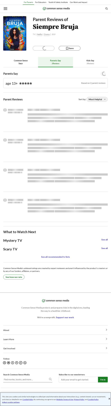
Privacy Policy (79, 399)
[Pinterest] (17, 362)
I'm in (102, 379)
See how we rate (14, 277)
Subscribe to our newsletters (72, 374)
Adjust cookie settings (11, 402)
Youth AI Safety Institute (58, 2)
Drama (47, 34)
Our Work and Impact (78, 2)
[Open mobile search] (106, 8)
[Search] (50, 379)
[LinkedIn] (25, 362)
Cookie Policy (27, 399)
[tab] (20, 62)
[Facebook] (13, 362)
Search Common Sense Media (16, 374)
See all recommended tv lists (55, 256)
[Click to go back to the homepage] (56, 9)
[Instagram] (4, 362)
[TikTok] (21, 362)
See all (104, 239)
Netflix (39, 34)
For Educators (40, 2)
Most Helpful (95, 99)
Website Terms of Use (64, 399)
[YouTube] (9, 362)
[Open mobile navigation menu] (5, 8)
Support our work (65, 317)
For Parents (28, 2)
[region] (55, 399)
